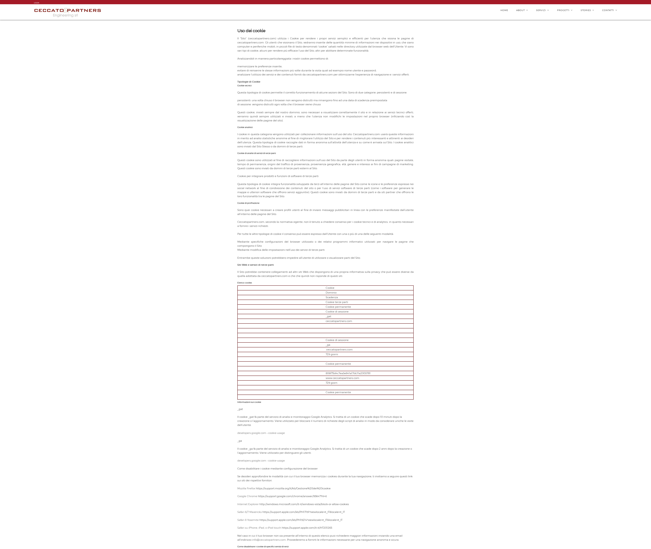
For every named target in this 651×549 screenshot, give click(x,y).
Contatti (608, 10)
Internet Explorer (248, 504)
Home (504, 10)
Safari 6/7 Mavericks (249, 512)
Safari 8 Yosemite (248, 520)
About (520, 10)
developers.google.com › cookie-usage (261, 433)
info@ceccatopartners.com (269, 539)
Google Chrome (247, 496)
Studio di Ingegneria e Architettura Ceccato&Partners (68, 12)
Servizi (541, 10)
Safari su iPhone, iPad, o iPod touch (259, 527)
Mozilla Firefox (246, 488)
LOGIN (36, 3)
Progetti (563, 10)
